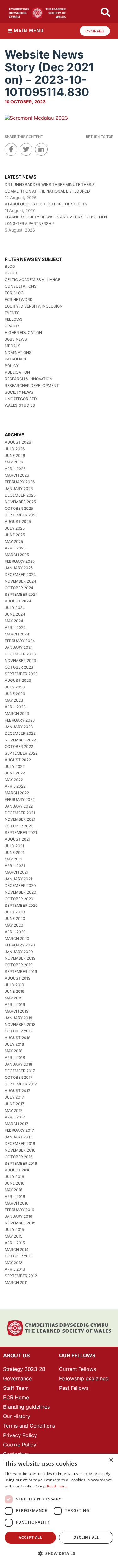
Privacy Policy (20, 1435)
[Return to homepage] (37, 13)
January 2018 (18, 1064)
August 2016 (17, 1170)
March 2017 (16, 1123)
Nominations (18, 352)
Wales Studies (20, 405)
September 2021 (21, 832)
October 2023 (19, 667)
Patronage (16, 359)
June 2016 (14, 1183)
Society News (19, 392)
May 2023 (14, 700)
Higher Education (23, 332)
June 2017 (14, 1103)
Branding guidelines (26, 1407)
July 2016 (14, 1176)
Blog (10, 266)
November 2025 (20, 501)
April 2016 (15, 1196)
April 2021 (15, 865)
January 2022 (19, 806)
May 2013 (13, 1262)
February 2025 (20, 561)
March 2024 (17, 634)
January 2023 (19, 726)
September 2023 (21, 673)
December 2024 (20, 574)
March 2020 (17, 938)
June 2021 (14, 852)
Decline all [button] (86, 1537)
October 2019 (18, 965)
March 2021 (16, 872)
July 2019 (14, 984)
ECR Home (16, 1397)
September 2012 (21, 1276)
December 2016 (20, 1143)
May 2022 (14, 779)
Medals (12, 345)
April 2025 (15, 548)
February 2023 (20, 720)
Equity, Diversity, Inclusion (34, 306)
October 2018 (18, 1031)
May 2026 (14, 462)
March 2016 (16, 1203)
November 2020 (20, 892)
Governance (17, 1378)
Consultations (21, 286)
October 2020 (19, 898)
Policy (12, 365)
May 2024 (14, 620)
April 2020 (15, 931)
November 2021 (20, 819)
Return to (99, 137)
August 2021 (17, 839)
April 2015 (15, 1242)
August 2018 (17, 1037)
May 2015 (13, 1236)
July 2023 (15, 687)
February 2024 (20, 640)
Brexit (11, 273)
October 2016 (18, 1156)
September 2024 (21, 594)
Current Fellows (77, 1369)
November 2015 (20, 1223)
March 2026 (17, 475)
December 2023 (20, 654)
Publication (17, 372)
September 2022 (21, 753)
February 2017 (19, 1130)
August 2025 (18, 521)
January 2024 (19, 647)
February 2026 (20, 482)
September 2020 (21, 905)
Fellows (14, 319)
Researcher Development (32, 385)
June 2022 (15, 773)
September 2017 (21, 1084)
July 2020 (15, 912)
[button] (59, 1553)
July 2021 (14, 845)
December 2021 (20, 812)
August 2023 (18, 680)
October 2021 (18, 826)
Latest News (20, 177)
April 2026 (15, 468)
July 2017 (14, 1097)
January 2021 (18, 879)
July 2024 (15, 607)
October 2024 (19, 587)
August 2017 (17, 1090)
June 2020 (15, 918)
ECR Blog (14, 292)
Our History (16, 1416)
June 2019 (14, 991)
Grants (12, 326)
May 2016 (13, 1189)
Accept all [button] (30, 1537)
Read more (57, 1486)
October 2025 (19, 508)
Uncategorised (21, 398)
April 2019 (15, 1004)
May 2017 (13, 1110)
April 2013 (15, 1269)
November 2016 (20, 1150)
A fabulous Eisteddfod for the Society (46, 204)
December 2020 (20, 885)
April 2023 (15, 706)
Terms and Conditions (29, 1426)
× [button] (111, 1460)
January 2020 (19, 951)
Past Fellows (73, 1388)
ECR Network (18, 299)
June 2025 (15, 534)
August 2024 (18, 601)
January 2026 (19, 488)
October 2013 (18, 1256)
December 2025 (20, 495)
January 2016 (18, 1216)
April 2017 (15, 1117)
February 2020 (20, 945)
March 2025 (17, 554)
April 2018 (15, 1057)
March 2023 (17, 713)
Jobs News (16, 339)
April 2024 (15, 627)
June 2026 (15, 455)
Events (12, 312)
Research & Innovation (28, 379)
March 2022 (17, 793)
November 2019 (20, 958)
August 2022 (18, 759)
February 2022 (20, 799)
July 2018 (14, 1044)
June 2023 (15, 693)
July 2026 (15, 448)
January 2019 (18, 1017)
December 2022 (20, 733)
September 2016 (21, 1163)
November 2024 (20, 581)
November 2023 (20, 660)
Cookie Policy (19, 1444)
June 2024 (15, 614)
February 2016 (19, 1209)
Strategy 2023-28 (24, 1369)
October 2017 (18, 1077)
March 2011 (16, 1282)
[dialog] (59, 1509)
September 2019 (21, 971)
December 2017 (20, 1070)
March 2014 (17, 1249)
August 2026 (18, 442)
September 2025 (21, 515)
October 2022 (19, 746)
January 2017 (18, 1137)
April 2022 (15, 786)
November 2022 (20, 740)
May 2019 (13, 998)
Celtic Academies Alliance (32, 279)
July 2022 (15, 766)
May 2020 (14, 925)
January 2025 (19, 568)
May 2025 (14, 541)
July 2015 (14, 1229)
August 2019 (17, 978)
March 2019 (16, 1011)
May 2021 (13, 859)
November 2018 (20, 1024)
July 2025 (15, 528)
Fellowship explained (84, 1378)
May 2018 (13, 1051)
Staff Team (16, 1388)
